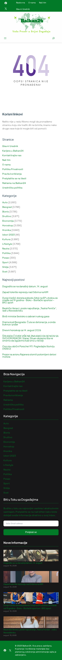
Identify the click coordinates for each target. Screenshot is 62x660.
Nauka (5, 248)
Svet (4, 271)
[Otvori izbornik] (5, 38)
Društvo (6, 216)
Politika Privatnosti (12, 169)
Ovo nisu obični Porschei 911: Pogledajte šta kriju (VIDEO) (28, 347)
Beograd (7, 207)
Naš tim (42, 2)
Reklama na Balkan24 (14, 183)
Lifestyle (7, 243)
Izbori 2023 (8, 234)
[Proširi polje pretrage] (53, 38)
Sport (5, 262)
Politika (6, 253)
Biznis (5, 211)
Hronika (6, 230)
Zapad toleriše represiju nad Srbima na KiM (25, 292)
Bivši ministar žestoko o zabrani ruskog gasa (25, 316)
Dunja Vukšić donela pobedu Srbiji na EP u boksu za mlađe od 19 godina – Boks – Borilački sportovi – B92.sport (30, 300)
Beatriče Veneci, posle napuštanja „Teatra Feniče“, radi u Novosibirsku (29, 309)
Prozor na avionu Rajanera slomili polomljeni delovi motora (29, 355)
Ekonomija (8, 220)
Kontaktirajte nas (11, 155)
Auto (5, 202)
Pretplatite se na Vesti (14, 178)
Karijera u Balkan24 (13, 150)
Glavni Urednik (23, 9)
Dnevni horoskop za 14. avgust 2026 (21, 330)
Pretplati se (31, 532)
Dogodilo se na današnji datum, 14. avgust (25, 286)
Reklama (8, 399)
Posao (5, 257)
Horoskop (7, 225)
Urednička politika (12, 187)
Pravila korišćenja (12, 173)
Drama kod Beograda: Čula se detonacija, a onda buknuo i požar (29, 323)
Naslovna (20, 2)
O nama (32, 2)
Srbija (5, 266)
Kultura (6, 239)
